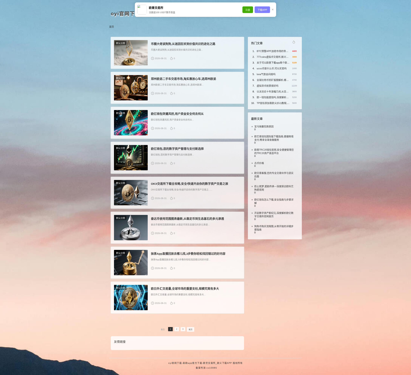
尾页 (190, 329)
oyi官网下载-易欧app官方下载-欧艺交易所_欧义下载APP (200, 363)
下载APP (262, 10)
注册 (247, 10)
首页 (111, 26)
